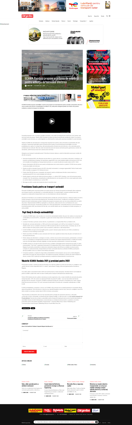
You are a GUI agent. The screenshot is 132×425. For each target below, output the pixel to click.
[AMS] (47, 410)
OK (96, 422)
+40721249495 (63, 414)
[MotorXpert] (70, 410)
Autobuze (69, 381)
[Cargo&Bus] (83, 410)
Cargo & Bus (29, 85)
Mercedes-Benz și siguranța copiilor (75, 385)
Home (26, 53)
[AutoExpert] (35, 410)
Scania (33, 308)
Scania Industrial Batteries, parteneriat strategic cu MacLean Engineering (54, 386)
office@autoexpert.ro (49, 414)
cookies (92, 422)
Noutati (27, 381)
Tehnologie (31, 74)
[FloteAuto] (58, 410)
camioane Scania (26, 308)
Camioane (30, 53)
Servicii (99, 381)
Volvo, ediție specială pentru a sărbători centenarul (30, 385)
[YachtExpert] (96, 410)
